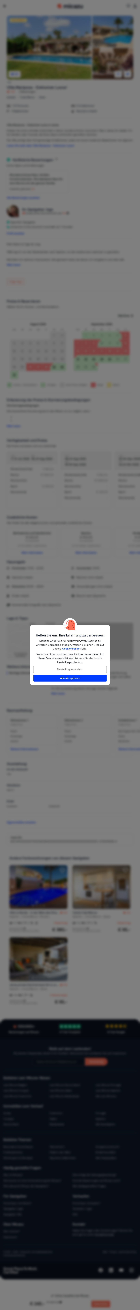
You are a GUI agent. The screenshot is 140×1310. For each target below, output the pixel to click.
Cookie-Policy (71, 648)
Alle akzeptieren (70, 678)
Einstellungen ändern (70, 669)
